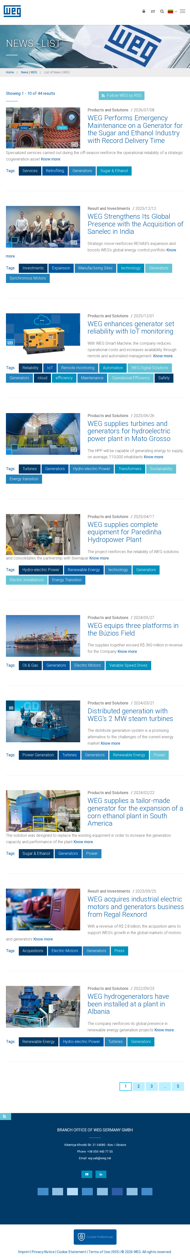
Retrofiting (55, 170)
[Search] (162, 11)
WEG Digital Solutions (149, 367)
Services (30, 170)
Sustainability (161, 468)
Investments (33, 268)
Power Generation (38, 755)
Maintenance (92, 378)
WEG (10, 11)
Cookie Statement (71, 1252)
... (165, 1086)
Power (159, 755)
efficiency (64, 378)
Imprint (24, 1252)
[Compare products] (153, 11)
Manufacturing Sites (95, 268)
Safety (164, 378)
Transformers (130, 468)
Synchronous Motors (28, 278)
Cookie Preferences (100, 1237)
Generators (82, 170)
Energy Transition (67, 580)
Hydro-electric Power (91, 468)
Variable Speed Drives (128, 665)
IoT (50, 367)
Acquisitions (33, 950)
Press (119, 950)
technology (131, 268)
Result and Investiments (109, 208)
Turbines (30, 468)
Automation (113, 367)
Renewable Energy (84, 569)
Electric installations (27, 580)
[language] (172, 11)
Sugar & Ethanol (114, 170)
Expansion (61, 268)
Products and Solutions (108, 110)
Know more (50, 159)
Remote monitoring (78, 367)
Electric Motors (87, 665)
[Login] (143, 11)
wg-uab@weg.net (99, 1158)
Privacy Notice (43, 1252)
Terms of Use (99, 1252)
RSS (115, 1252)
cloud (42, 378)
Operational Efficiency (131, 378)
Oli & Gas (30, 665)
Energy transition (24, 479)
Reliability (31, 367)
